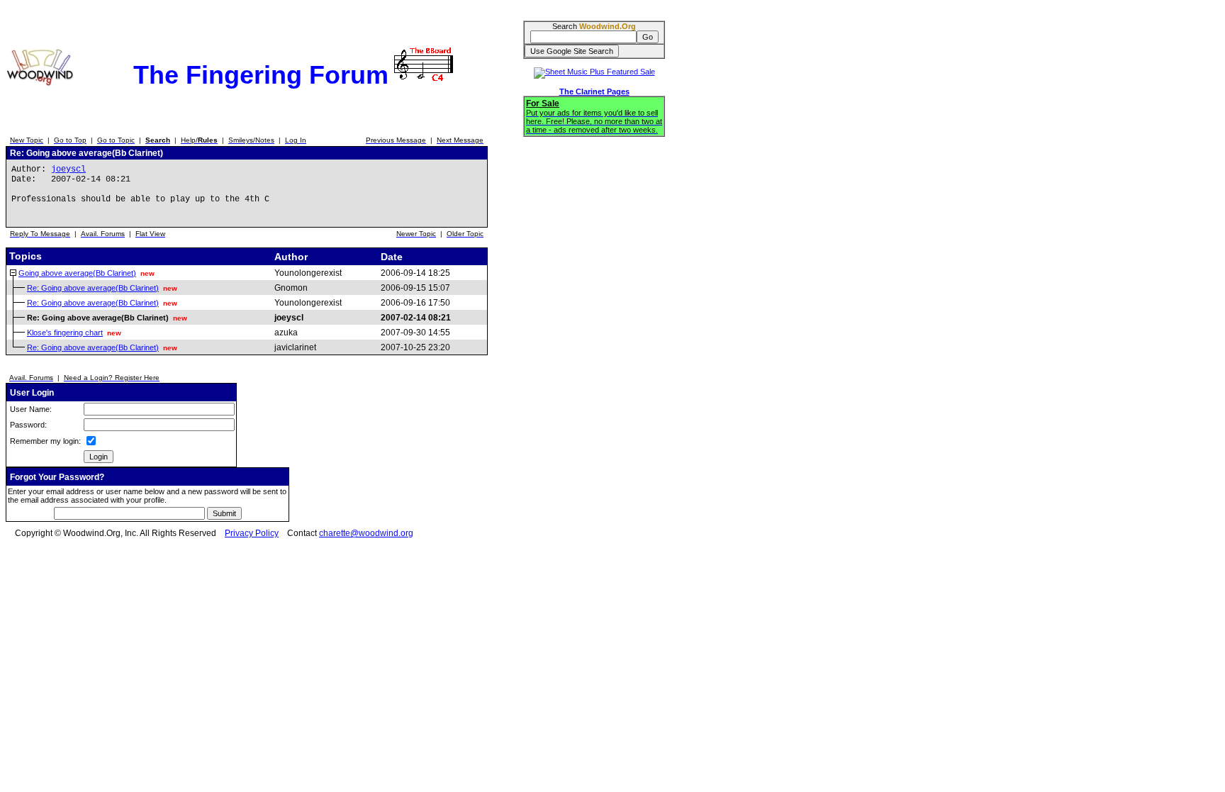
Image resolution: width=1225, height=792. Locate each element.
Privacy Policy (252, 533)
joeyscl (68, 169)
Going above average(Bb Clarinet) (77, 273)
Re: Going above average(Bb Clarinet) (93, 288)
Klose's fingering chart (65, 332)
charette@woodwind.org (366, 533)
